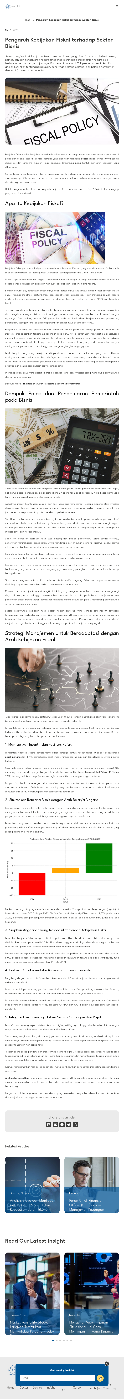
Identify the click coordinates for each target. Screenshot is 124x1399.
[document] (62, 699)
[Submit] (100, 1378)
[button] (106, 1363)
